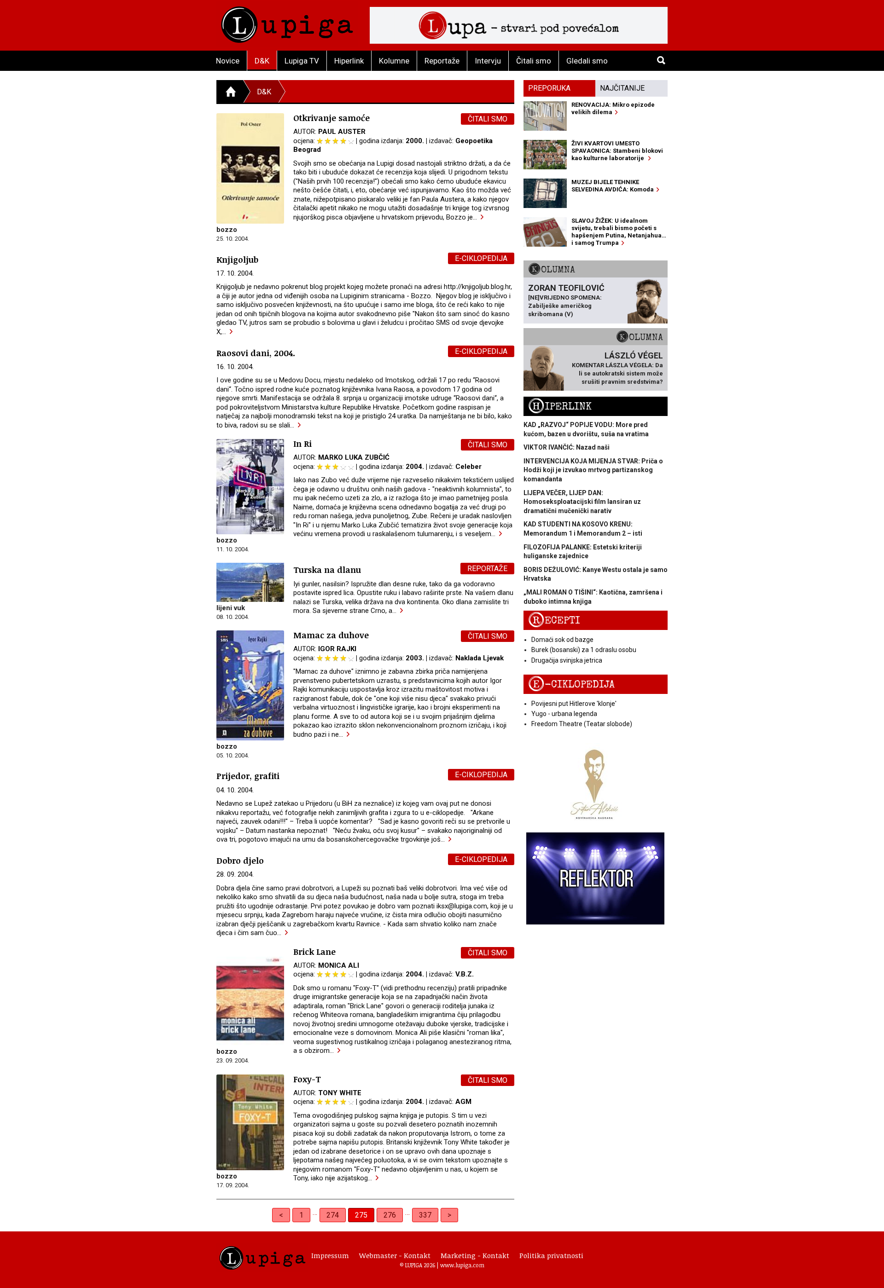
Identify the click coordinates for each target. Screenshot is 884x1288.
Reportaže (442, 60)
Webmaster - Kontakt (394, 1255)
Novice (227, 60)
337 (425, 1215)
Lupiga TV (302, 60)
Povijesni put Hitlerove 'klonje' (573, 703)
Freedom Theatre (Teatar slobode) (581, 724)
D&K (262, 60)
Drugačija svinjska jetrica (566, 660)
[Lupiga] (287, 22)
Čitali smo (533, 60)
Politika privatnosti (551, 1255)
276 (390, 1215)
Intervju (488, 60)
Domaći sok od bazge (562, 639)
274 (332, 1215)
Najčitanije (622, 88)
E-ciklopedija (571, 684)
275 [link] (361, 1215)
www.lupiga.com (462, 1265)
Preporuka (549, 88)
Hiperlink (349, 60)
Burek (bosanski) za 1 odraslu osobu (583, 649)
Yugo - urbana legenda (564, 713)
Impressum (330, 1255)
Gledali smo (587, 60)
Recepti (554, 620)
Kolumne (394, 60)
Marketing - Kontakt (475, 1255)
